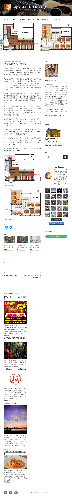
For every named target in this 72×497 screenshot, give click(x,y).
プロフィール (56, 19)
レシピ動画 (21, 19)
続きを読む (7, 335)
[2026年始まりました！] (15, 433)
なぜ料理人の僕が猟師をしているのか (22, 247)
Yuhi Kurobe (18, 61)
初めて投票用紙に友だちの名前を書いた (35, 247)
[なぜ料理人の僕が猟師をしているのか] (22, 239)
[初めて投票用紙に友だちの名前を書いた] (35, 239)
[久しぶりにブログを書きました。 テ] (47, 190)
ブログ (13, 19)
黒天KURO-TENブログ (30, 7)
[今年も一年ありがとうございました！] (9, 239)
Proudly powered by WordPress (39, 492)
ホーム (6, 19)
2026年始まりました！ (12, 403)
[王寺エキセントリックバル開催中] (15, 323)
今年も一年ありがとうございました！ (9, 247)
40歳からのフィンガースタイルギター (38, 19)
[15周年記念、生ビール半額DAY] (15, 387)
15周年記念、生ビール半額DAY (15, 369)
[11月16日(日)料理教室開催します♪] (15, 468)
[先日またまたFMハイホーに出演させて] (65, 190)
